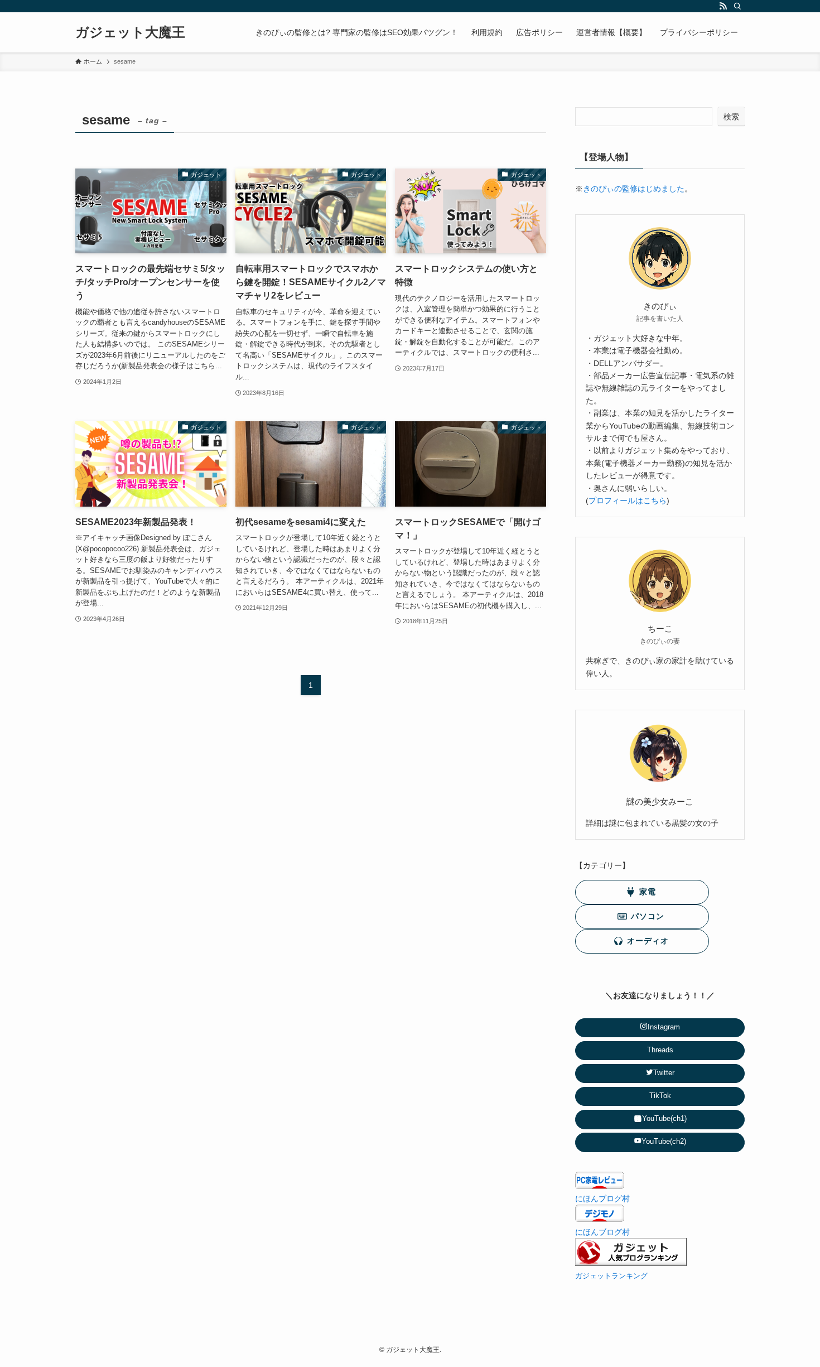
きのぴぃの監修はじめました (633, 188)
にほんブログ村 (602, 1198)
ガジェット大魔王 (130, 32)
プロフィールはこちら (628, 500)
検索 (731, 116)
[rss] (723, 6)
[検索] (737, 6)
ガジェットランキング (611, 1276)
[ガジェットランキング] (631, 1263)
